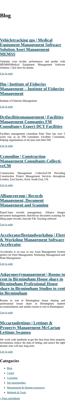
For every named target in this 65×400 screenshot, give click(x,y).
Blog (9, 368)
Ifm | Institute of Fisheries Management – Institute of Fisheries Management (32, 89)
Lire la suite (6, 73)
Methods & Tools (16, 392)
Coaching (12, 377)
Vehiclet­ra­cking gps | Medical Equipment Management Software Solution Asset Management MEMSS (30, 47)
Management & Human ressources (26, 387)
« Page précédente (10, 398)
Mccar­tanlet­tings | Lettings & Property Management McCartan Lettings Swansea (30, 327)
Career (10, 373)
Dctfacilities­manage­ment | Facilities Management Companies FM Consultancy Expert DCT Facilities (31, 122)
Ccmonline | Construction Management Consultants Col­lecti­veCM (31, 161)
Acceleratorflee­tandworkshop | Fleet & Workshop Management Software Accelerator (32, 240)
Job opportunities (16, 382)
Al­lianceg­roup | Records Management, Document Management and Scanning (24, 200)
